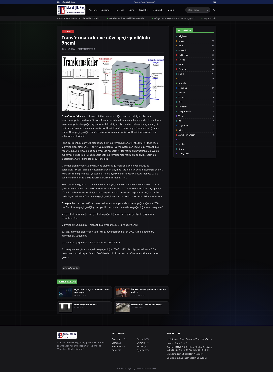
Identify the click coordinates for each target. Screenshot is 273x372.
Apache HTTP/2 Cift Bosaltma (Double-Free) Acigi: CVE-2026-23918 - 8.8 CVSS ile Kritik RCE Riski (190, 348)
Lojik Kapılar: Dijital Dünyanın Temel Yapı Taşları (190, 339)
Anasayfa (93, 10)
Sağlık (181, 73)
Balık (180, 120)
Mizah (181, 130)
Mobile (171, 10)
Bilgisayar (105, 10)
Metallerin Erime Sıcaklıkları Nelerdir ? (117, 18)
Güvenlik (143, 10)
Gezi (180, 102)
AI (179, 139)
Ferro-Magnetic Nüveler (85, 304)
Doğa (180, 78)
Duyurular (183, 125)
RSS (214, 2)
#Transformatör (70, 268)
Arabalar (182, 83)
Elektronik (157, 10)
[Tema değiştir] (213, 10)
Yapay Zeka (183, 153)
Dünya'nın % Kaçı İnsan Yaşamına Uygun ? (165, 18)
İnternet (120, 10)
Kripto (181, 149)
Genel (181, 64)
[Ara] (207, 10)
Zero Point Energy (186, 134)
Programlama (184, 111)
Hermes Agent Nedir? (177, 343)
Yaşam (181, 97)
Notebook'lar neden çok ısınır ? (146, 304)
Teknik (181, 116)
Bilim (131, 10)
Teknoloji (182, 88)
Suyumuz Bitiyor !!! (203, 18)
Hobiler (181, 144)
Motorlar (182, 106)
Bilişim (181, 92)
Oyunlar (182, 69)
